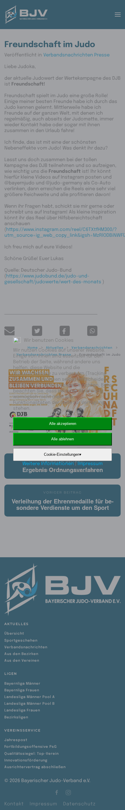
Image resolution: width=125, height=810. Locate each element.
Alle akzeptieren (62, 423)
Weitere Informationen (48, 463)
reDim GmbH (84, 470)
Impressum (90, 463)
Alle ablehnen (62, 439)
